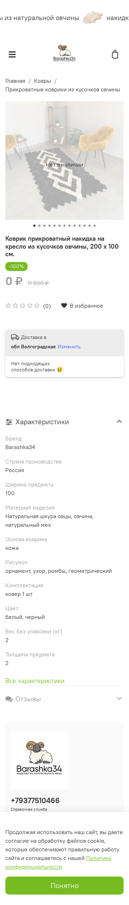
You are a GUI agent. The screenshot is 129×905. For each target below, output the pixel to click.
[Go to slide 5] (54, 226)
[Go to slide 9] (74, 226)
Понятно (65, 885)
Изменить (69, 346)
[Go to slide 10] (79, 226)
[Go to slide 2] (39, 226)
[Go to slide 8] (69, 226)
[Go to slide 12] (90, 226)
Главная (15, 80)
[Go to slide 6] (59, 226)
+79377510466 (35, 800)
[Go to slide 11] (84, 226)
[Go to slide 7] (64, 226)
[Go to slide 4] (49, 226)
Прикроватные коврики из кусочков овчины (62, 89)
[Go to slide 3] (44, 226)
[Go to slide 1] (34, 226)
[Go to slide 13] (95, 226)
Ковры (42, 80)
